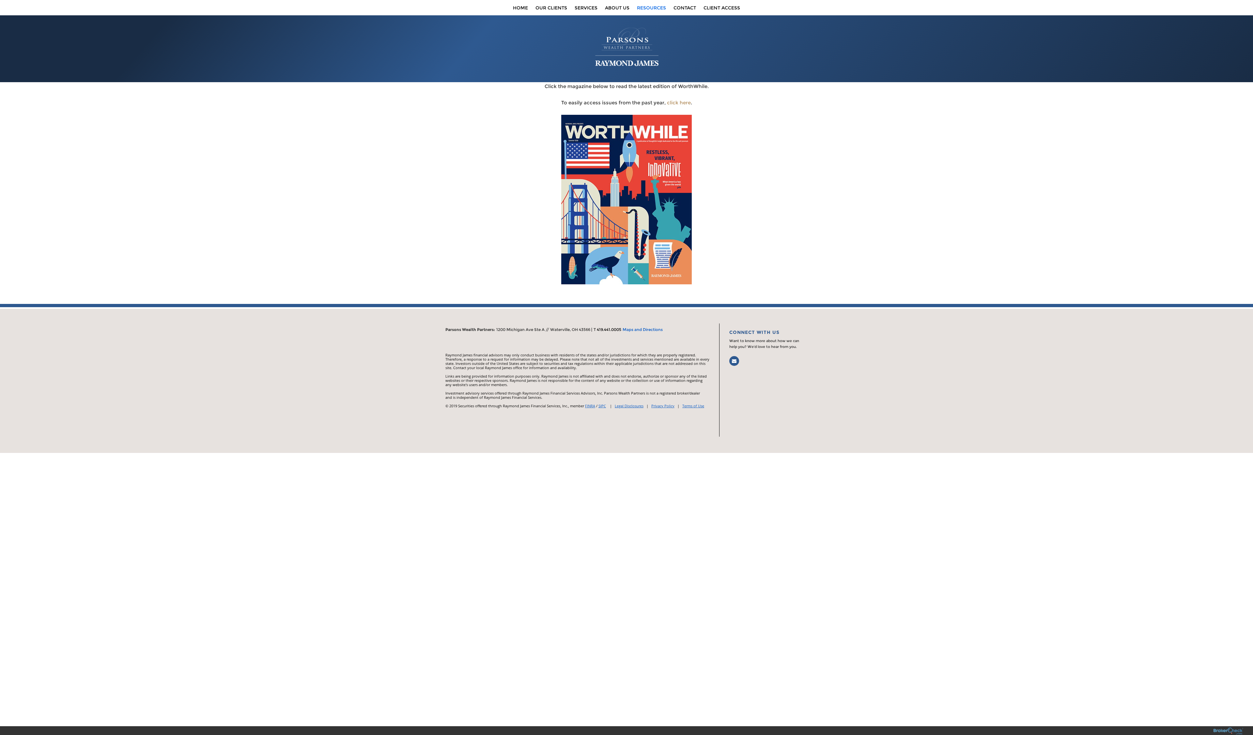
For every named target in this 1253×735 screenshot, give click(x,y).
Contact (684, 8)
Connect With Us (754, 332)
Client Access (722, 8)
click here (679, 102)
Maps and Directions (643, 329)
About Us (617, 8)
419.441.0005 (609, 329)
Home (520, 8)
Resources (651, 8)
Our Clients (551, 8)
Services (586, 8)
